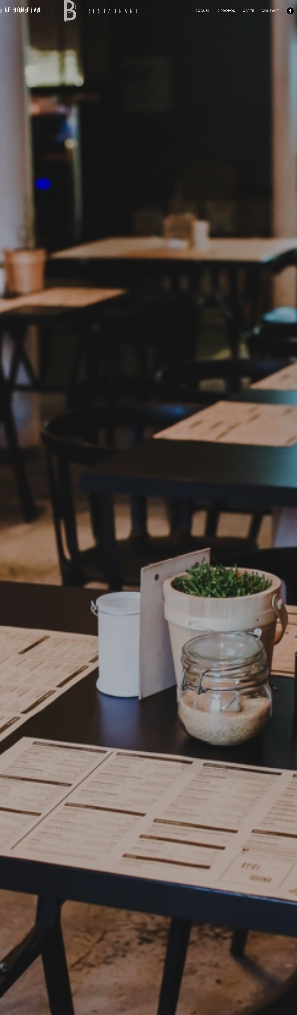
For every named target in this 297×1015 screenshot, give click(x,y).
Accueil (202, 10)
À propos (226, 10)
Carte (248, 10)
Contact (270, 10)
